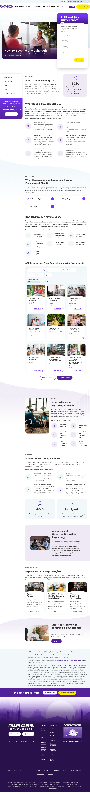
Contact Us (53, 728)
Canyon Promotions (75, 770)
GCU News (46, 770)
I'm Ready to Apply (50, 692)
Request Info (84, 6)
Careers (52, 732)
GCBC (64, 770)
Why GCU (43, 759)
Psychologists (56, 652)
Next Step (79, 60)
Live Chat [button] (29, 734)
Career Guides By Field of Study (19, 54)
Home (6, 54)
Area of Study (64, 46)
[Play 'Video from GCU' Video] (72, 732)
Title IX (52, 735)
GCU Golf (50, 774)
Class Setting (64, 40)
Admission (43, 734)
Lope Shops (56, 770)
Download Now (12, 114)
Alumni (22, 770)
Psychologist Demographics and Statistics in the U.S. (49, 654)
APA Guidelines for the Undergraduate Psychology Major (66, 660)
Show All (48, 377)
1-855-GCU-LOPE (14, 734)
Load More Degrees (64, 377)
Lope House (40, 774)
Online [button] (32, 275)
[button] (72, 36)
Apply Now (72, 6)
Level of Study (64, 34)
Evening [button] (50, 275)
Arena (38, 770)
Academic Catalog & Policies (43, 749)
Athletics (30, 770)
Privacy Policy (53, 788)
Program (64, 52)
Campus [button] (41, 275)
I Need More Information (67, 692)
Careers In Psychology (37, 54)
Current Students (11, 770)
